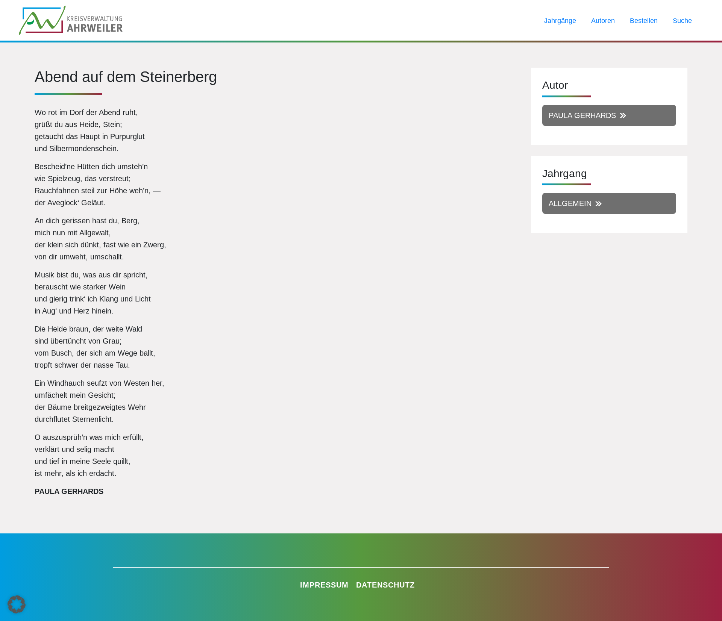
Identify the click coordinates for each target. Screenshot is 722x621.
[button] (16, 604)
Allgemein (570, 203)
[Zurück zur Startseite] (71, 19)
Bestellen (644, 20)
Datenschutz (385, 585)
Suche (682, 20)
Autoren (603, 20)
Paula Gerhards (582, 115)
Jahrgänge (560, 20)
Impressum (324, 585)
